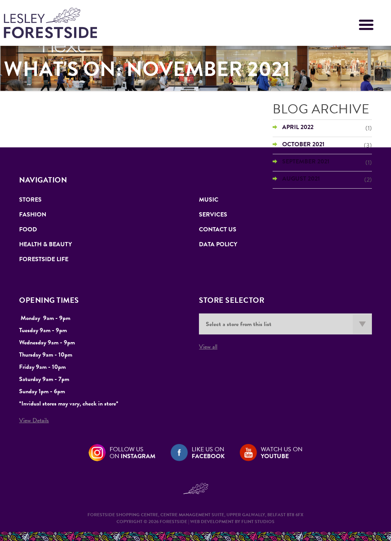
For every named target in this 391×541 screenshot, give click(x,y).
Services (213, 214)
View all (208, 346)
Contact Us (217, 229)
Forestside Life (43, 259)
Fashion (32, 214)
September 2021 (306, 161)
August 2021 (301, 178)
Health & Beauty (45, 244)
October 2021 (303, 144)
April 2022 (297, 127)
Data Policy (218, 244)
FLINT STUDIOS (258, 521)
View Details (34, 420)
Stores (30, 199)
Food (28, 229)
